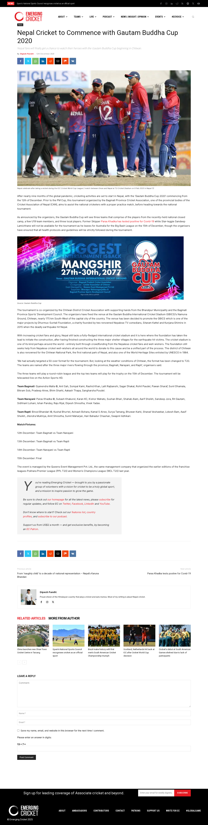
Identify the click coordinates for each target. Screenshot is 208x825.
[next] (132, 3)
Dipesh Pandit (27, 53)
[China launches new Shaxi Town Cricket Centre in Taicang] (33, 636)
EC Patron (32, 529)
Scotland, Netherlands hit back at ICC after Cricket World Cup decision (139, 652)
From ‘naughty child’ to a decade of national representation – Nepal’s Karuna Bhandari (58, 575)
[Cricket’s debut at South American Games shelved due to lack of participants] (175, 636)
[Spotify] (188, 3)
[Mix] (65, 61)
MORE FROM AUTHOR (64, 618)
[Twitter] (193, 3)
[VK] (73, 61)
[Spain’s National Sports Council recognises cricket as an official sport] (68, 636)
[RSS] (182, 3)
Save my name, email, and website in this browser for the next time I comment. (62, 730)
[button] (193, 16)
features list (78, 512)
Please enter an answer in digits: (34, 737)
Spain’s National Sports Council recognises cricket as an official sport (68, 652)
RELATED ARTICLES (31, 618)
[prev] (126, 3)
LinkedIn (89, 503)
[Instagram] (166, 3)
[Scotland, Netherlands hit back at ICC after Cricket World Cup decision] (139, 636)
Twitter (67, 503)
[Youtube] (198, 3)
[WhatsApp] (35, 61)
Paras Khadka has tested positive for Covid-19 (127, 221)
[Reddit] (177, 3)
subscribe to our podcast (52, 516)
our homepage (55, 499)
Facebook (77, 503)
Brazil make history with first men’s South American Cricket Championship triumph (52, 3)
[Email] (58, 61)
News (20, 25)
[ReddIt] (50, 61)
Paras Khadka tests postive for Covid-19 (169, 573)
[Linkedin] (171, 3)
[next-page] (24, 662)
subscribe (104, 499)
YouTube (105, 503)
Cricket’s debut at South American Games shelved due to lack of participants (175, 652)
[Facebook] (161, 3)
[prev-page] (19, 662)
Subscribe (182, 793)
